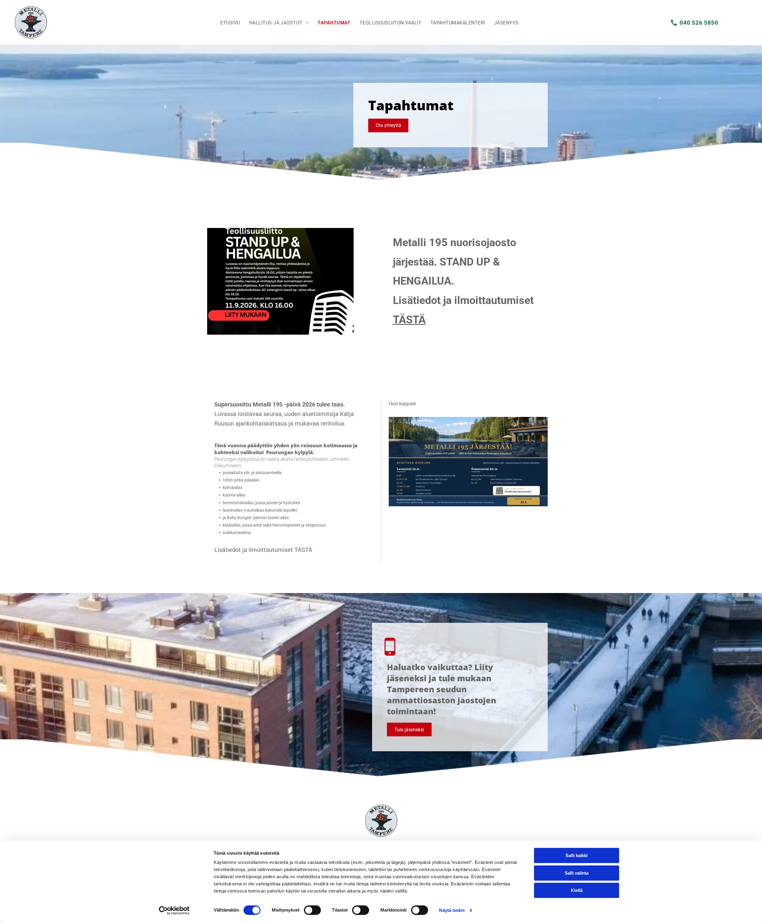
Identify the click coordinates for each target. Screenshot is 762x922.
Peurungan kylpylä (289, 452)
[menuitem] (230, 22)
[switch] (312, 910)
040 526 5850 (699, 22)
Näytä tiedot (451, 910)
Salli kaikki (577, 855)
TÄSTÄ (303, 549)
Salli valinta (576, 873)
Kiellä (577, 890)
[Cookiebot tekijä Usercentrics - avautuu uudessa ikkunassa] (174, 910)
